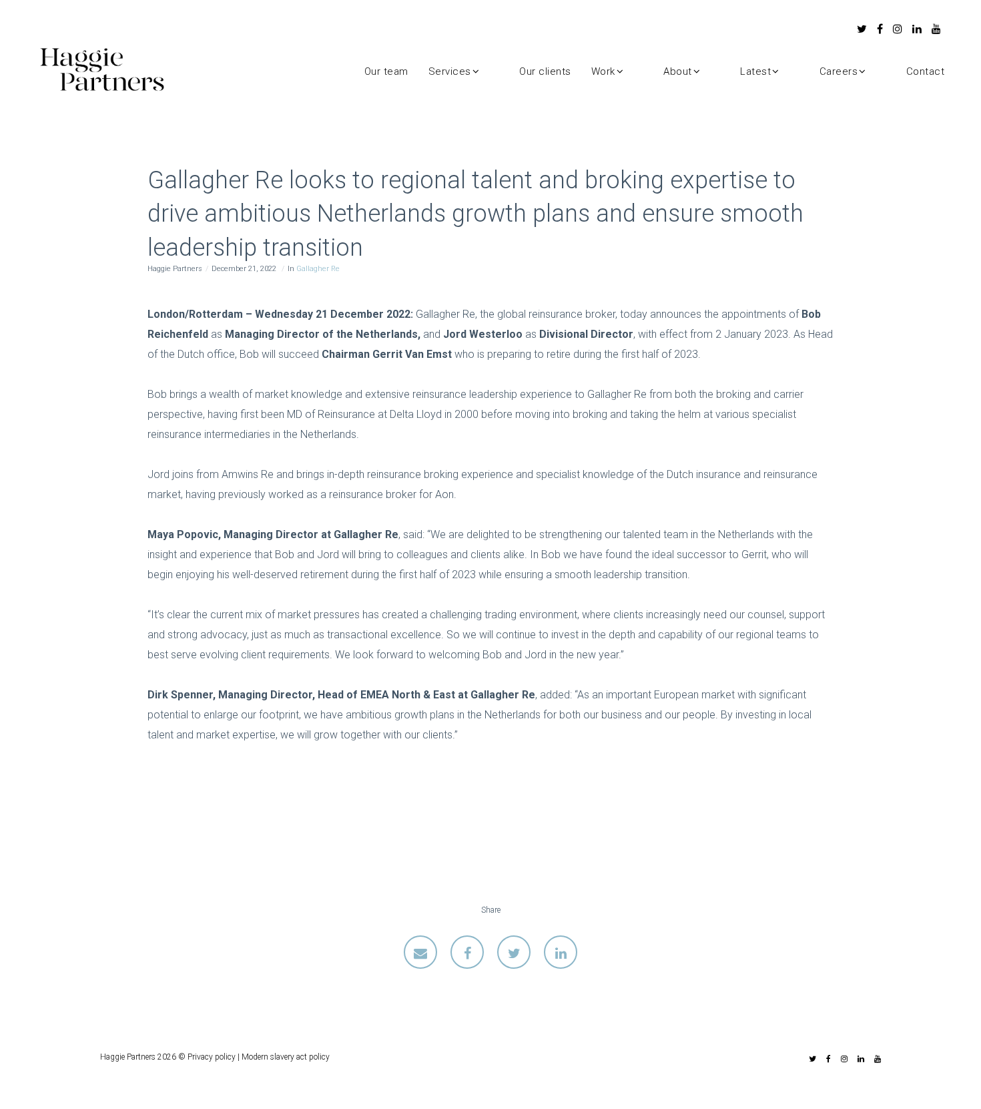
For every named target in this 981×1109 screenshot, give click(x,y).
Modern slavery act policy (286, 1057)
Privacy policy (212, 1057)
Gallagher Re (318, 268)
